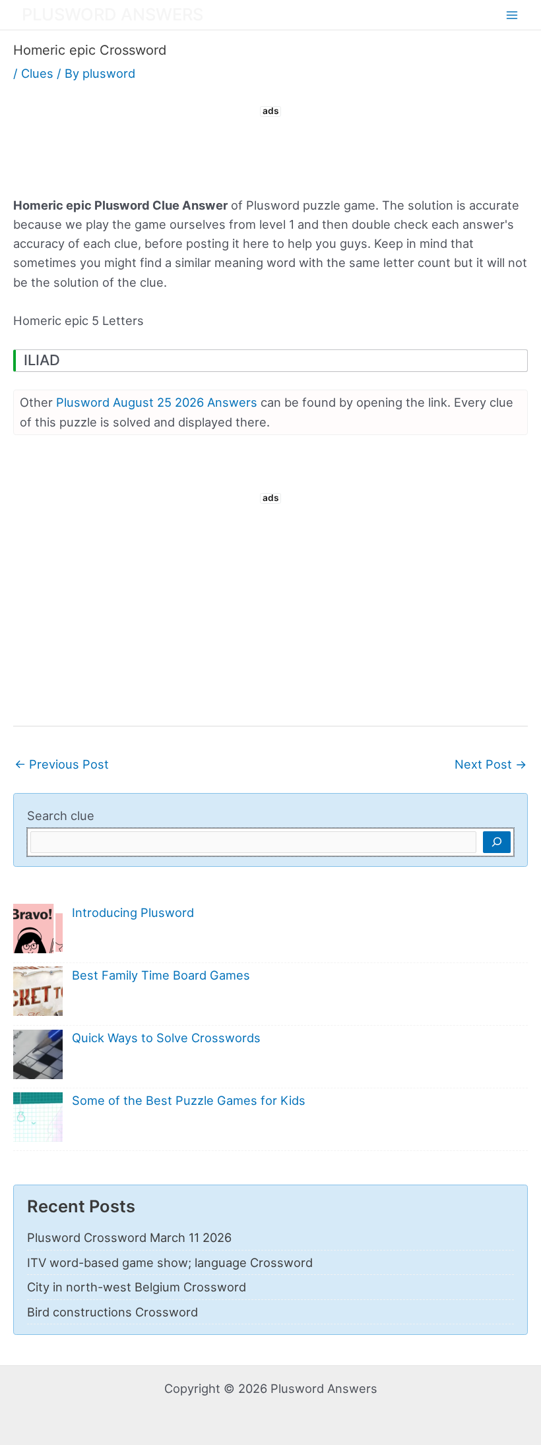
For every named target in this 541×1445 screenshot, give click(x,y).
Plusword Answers (112, 14)
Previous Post (62, 764)
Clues (37, 73)
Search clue (60, 815)
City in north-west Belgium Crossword (136, 1287)
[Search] (497, 842)
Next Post (490, 764)
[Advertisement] (270, 150)
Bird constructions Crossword (112, 1312)
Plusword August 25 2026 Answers (156, 402)
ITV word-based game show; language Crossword (170, 1262)
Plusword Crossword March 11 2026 (129, 1237)
